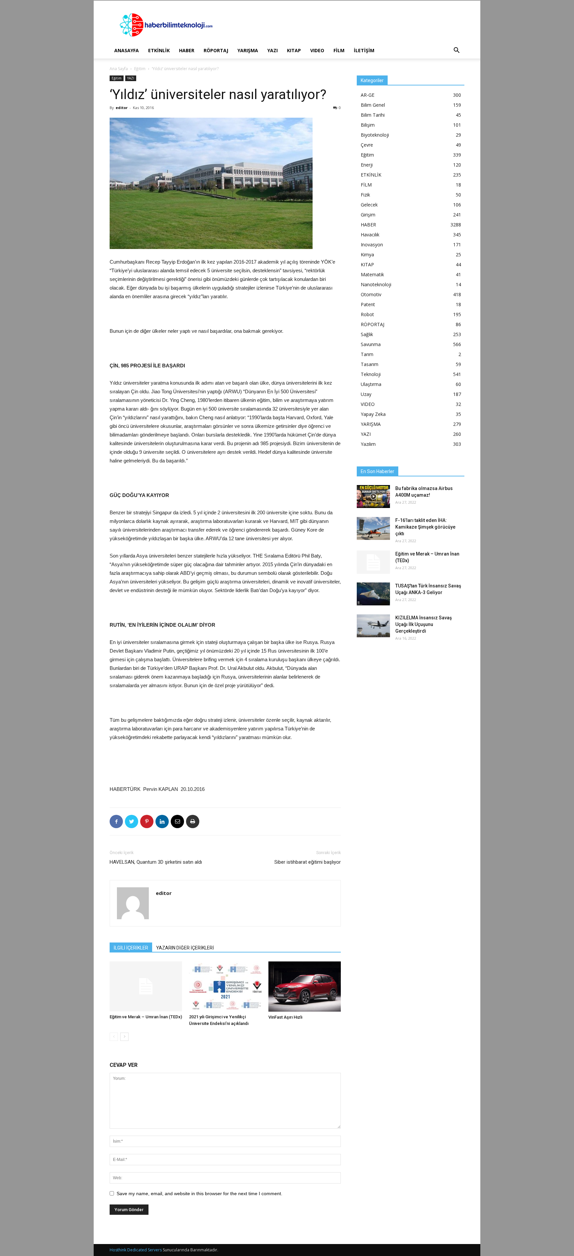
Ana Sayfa (119, 68)
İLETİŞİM (364, 50)
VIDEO (317, 50)
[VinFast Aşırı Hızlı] (304, 986)
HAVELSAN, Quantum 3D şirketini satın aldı (156, 862)
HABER (186, 50)
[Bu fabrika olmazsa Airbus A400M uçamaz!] (373, 496)
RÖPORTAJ (216, 50)
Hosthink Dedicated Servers (136, 1250)
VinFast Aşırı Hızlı (285, 1017)
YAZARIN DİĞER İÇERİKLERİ (185, 947)
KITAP (294, 50)
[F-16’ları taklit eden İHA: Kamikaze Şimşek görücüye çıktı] (373, 528)
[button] (456, 51)
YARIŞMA (248, 50)
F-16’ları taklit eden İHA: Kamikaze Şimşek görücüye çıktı (425, 527)
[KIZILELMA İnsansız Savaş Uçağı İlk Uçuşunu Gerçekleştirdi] (373, 625)
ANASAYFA (126, 50)
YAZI (272, 50)
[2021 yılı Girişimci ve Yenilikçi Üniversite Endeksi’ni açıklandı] (225, 986)
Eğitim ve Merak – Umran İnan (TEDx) (146, 1016)
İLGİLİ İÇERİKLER (131, 947)
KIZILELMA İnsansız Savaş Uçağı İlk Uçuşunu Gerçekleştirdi (423, 624)
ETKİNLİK (159, 50)
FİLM (339, 50)
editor (122, 107)
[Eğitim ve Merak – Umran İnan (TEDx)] (146, 986)
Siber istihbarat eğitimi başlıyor (307, 862)
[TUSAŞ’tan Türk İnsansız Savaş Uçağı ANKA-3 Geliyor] (373, 593)
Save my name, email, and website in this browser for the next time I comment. (199, 1193)
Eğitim (139, 68)
